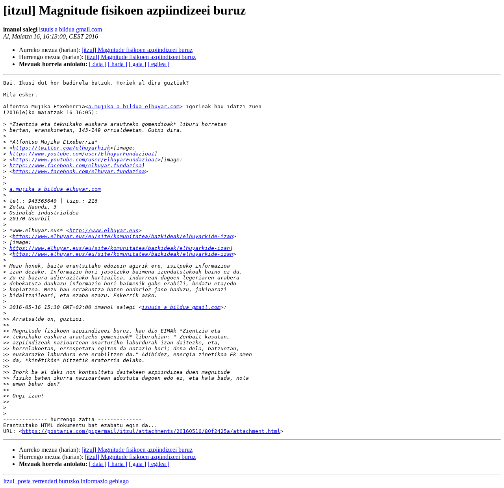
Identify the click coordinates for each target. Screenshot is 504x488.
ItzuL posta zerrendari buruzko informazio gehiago (66, 481)
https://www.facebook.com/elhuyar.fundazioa (75, 165)
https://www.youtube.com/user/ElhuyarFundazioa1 (81, 154)
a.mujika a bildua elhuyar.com (134, 106)
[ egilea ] (158, 64)
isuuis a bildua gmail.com (70, 29)
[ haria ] (117, 64)
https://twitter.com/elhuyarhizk (61, 148)
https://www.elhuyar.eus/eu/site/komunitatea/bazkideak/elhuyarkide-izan (123, 236)
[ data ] (97, 64)
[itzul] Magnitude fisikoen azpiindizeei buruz (137, 49)
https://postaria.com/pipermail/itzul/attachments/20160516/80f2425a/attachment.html (151, 431)
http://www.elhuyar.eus (104, 230)
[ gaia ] (137, 64)
